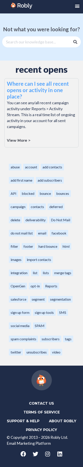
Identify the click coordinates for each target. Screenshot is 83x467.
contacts (37, 207)
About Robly (62, 421)
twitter (16, 352)
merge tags (62, 273)
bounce (45, 193)
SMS (62, 312)
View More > (18, 140)
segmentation (60, 299)
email (42, 233)
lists (46, 273)
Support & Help (23, 421)
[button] (77, 5)
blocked (28, 193)
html (66, 246)
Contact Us (41, 403)
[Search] (75, 41)
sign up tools (44, 312)
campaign (18, 207)
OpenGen (18, 286)
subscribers (51, 339)
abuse (15, 167)
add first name (21, 180)
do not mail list (22, 233)
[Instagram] (47, 453)
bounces (62, 193)
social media (20, 326)
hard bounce (48, 246)
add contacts (52, 167)
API (13, 193)
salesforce (18, 299)
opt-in (35, 286)
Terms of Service (41, 412)
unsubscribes (37, 352)
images (16, 259)
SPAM (39, 326)
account (31, 167)
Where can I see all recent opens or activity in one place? (38, 90)
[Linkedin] (59, 453)
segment (38, 299)
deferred (56, 207)
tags (68, 339)
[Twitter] (35, 453)
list (35, 273)
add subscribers (50, 180)
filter (14, 246)
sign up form (20, 312)
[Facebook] (23, 453)
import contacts (39, 259)
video (56, 352)
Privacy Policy (41, 430)
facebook (59, 233)
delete (15, 220)
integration (19, 273)
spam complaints (23, 339)
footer (28, 246)
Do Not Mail (60, 220)
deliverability (35, 220)
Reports (51, 286)
